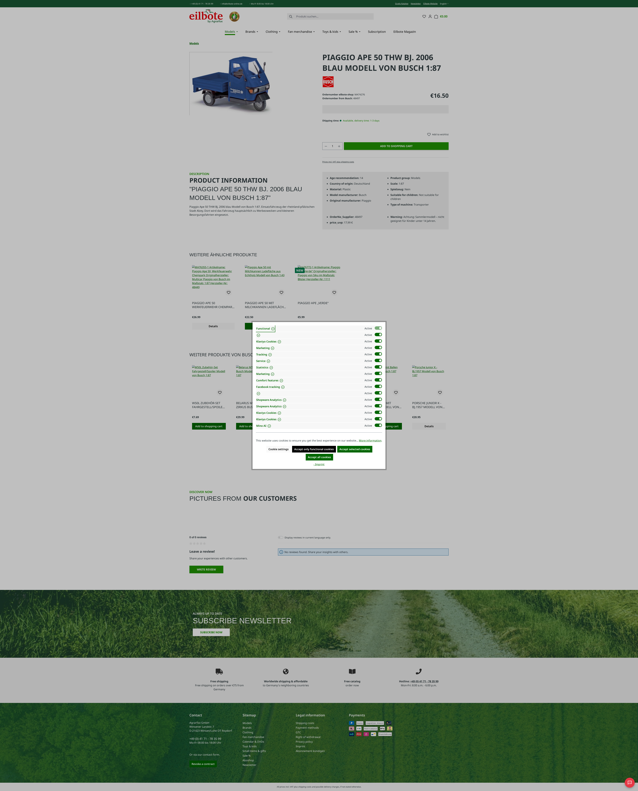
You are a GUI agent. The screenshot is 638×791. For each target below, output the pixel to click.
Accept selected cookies (354, 449)
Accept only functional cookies (314, 449)
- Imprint (319, 464)
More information (370, 440)
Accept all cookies (319, 457)
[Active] (378, 328)
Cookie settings (278, 449)
